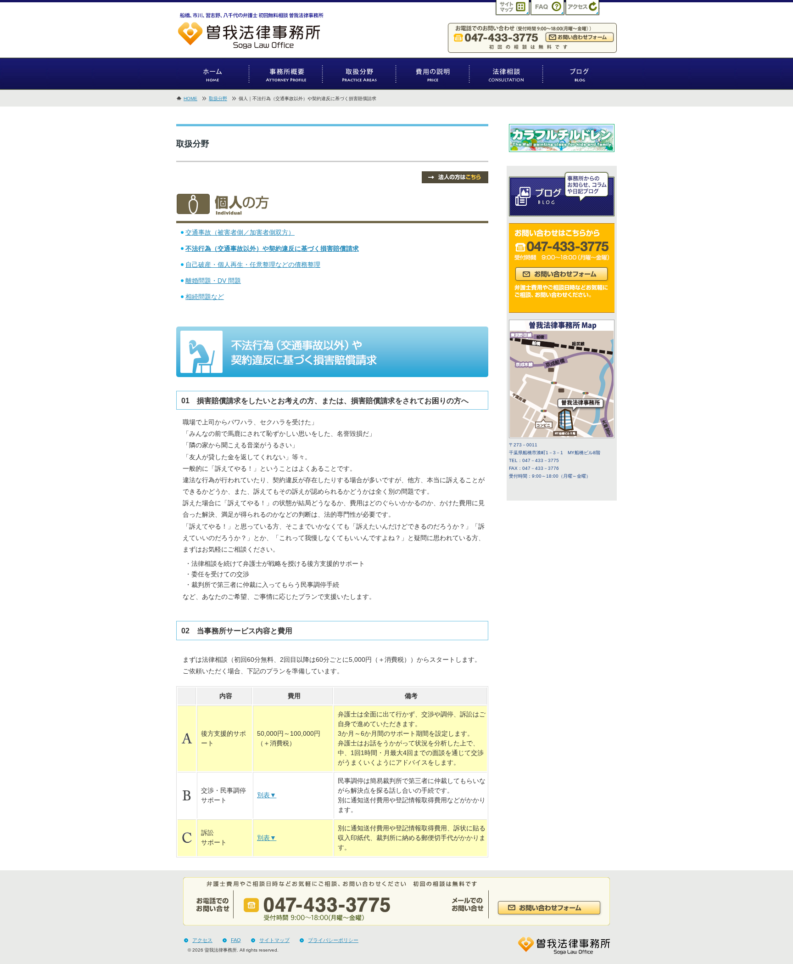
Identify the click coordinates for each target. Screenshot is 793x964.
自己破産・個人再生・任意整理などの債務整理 (252, 264)
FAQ (236, 940)
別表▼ (266, 795)
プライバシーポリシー (333, 940)
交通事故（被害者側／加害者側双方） (240, 232)
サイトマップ (274, 940)
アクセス (202, 940)
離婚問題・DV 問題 (213, 280)
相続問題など (204, 296)
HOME (190, 98)
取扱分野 (218, 98)
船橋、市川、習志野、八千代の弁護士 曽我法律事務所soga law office (256, 32)
